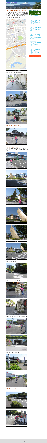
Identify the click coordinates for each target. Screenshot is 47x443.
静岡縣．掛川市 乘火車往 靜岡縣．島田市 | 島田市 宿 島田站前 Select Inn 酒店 (35, 52)
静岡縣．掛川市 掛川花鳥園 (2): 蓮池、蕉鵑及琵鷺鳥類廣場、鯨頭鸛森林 (35, 35)
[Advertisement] (23, 434)
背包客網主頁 (39, 1)
